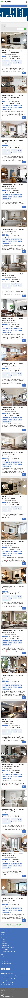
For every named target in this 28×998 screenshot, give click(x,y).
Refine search (13, 5)
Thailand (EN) (4, 976)
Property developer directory (7, 947)
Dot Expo (16, 980)
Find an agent (4, 943)
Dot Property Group (10, 978)
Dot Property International (7, 980)
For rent (3, 941)
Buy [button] (3, 26)
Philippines (16, 976)
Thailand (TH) (11, 976)
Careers (2, 934)
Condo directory (4, 949)
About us (3, 932)
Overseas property (5, 945)
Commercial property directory (8, 951)
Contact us (3, 956)
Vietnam (21, 976)
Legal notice (10, 993)
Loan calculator (4, 961)
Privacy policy (4, 993)
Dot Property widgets (6, 963)
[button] (26, 2)
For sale (3, 939)
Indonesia (3, 978)
